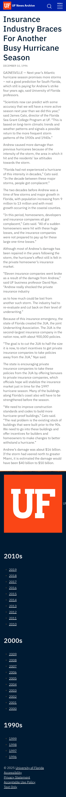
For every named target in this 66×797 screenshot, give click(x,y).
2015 (13, 594)
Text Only (10, 787)
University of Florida (30, 768)
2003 (13, 690)
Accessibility (13, 772)
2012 (13, 612)
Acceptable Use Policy (19, 782)
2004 (13, 684)
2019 (13, 569)
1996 (13, 757)
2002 (13, 696)
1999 (13, 738)
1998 (13, 744)
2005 (13, 678)
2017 (13, 582)
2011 (13, 618)
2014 (13, 600)
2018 (13, 576)
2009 (13, 654)
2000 (13, 708)
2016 (13, 588)
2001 (13, 702)
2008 (13, 660)
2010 (13, 624)
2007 (13, 666)
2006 (13, 672)
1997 (13, 751)
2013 (13, 606)
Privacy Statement (17, 777)
